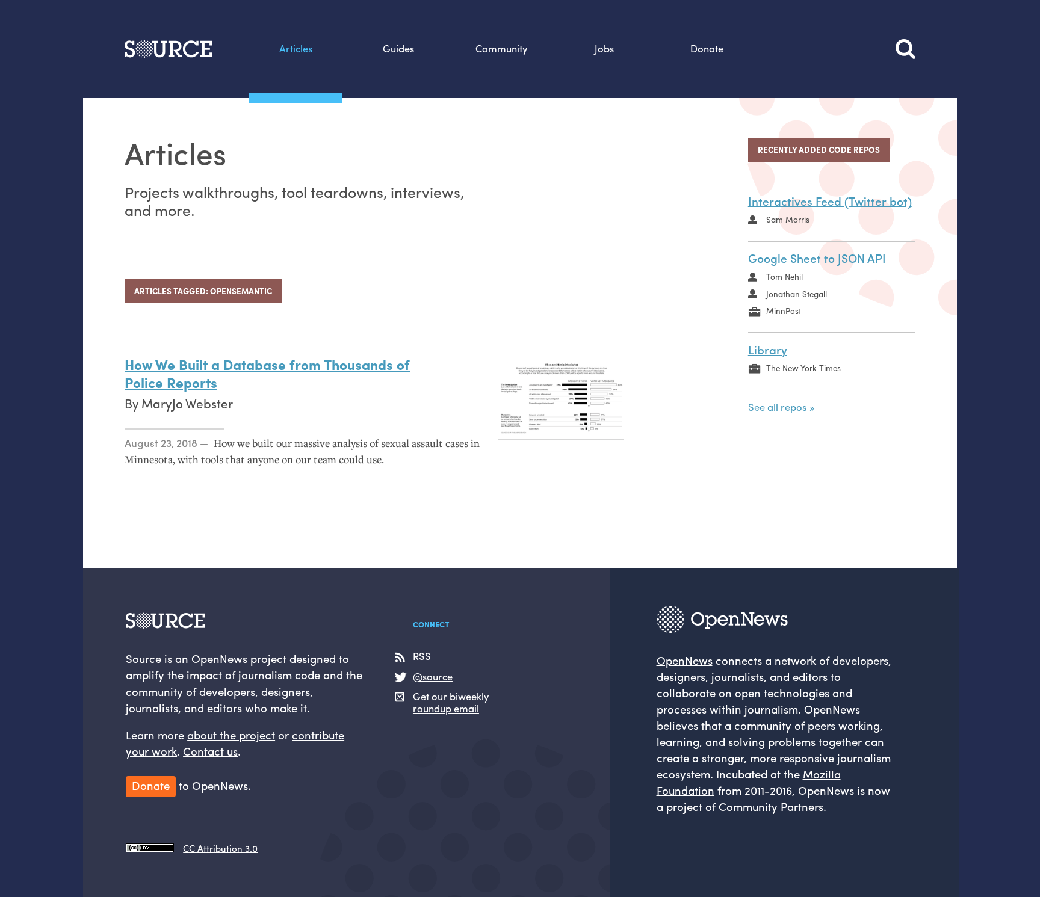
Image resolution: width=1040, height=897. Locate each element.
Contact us (210, 751)
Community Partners (771, 806)
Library (767, 349)
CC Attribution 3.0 (220, 848)
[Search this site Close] (905, 49)
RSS (422, 656)
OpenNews (685, 660)
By (133, 403)
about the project (231, 735)
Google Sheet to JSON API (817, 258)
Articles (295, 48)
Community (501, 48)
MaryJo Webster (187, 403)
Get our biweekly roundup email (451, 702)
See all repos (777, 406)
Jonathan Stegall (796, 294)
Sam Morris (787, 219)
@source (433, 676)
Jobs (604, 48)
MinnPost (783, 310)
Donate (706, 48)
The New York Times (803, 368)
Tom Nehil (784, 276)
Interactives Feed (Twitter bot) (830, 201)
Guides (398, 48)
